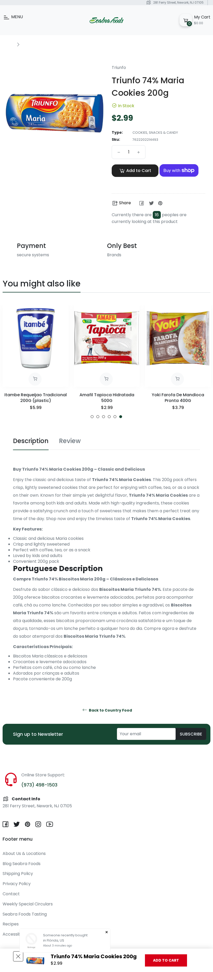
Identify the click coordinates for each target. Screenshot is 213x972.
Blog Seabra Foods (22, 864)
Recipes (11, 924)
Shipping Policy (18, 874)
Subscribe (191, 734)
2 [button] (97, 416)
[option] (35, 361)
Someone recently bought (65, 935)
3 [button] (103, 416)
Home (8, 44)
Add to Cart (166, 960)
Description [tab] (31, 441)
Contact (11, 894)
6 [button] (120, 416)
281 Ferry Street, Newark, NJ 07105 (178, 2)
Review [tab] (70, 441)
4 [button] (109, 416)
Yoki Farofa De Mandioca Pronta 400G (178, 398)
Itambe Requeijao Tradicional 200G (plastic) (35, 398)
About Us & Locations (24, 853)
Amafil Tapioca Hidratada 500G (106, 398)
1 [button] (92, 416)
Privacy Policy (17, 884)
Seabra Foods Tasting (25, 914)
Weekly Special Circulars (28, 904)
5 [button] (115, 416)
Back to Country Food (110, 710)
